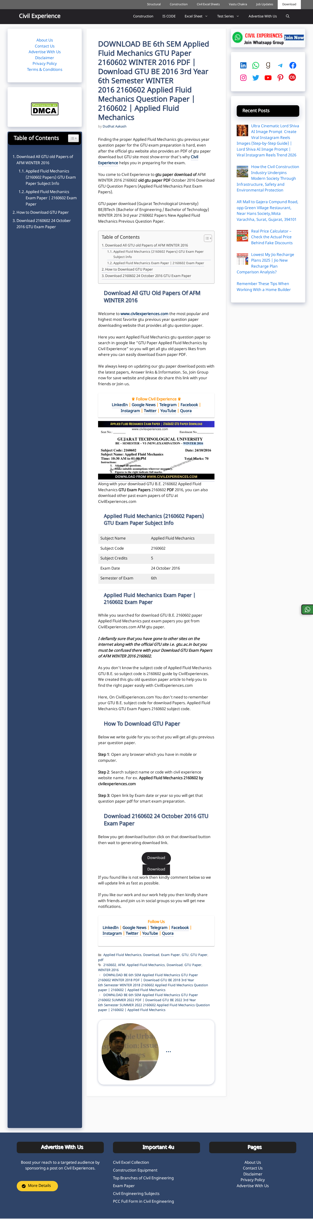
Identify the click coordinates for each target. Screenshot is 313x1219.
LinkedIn (120, 405)
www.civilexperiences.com (144, 314)
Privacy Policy (45, 63)
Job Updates (264, 4)
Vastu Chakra (238, 4)
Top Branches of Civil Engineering (143, 1178)
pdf (100, 960)
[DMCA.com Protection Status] (44, 114)
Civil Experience (39, 16)
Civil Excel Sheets (208, 4)
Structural (154, 4)
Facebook (189, 405)
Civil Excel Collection (131, 1162)
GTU (185, 955)
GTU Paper (198, 955)
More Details (39, 1186)
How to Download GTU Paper (129, 269)
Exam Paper (170, 955)
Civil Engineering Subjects (136, 1194)
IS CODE (169, 16)
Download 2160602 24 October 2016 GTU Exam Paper (148, 276)
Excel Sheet (193, 16)
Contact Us (45, 46)
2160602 (109, 965)
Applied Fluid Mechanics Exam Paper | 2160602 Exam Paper (158, 263)
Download (289, 4)
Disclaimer (44, 58)
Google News (144, 405)
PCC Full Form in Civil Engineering (143, 1201)
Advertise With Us (263, 16)
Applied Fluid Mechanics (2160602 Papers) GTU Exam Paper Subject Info (158, 254)
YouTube (168, 411)
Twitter (150, 411)
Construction (179, 4)
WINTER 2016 (108, 970)
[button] (287, 16)
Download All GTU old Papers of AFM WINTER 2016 (146, 245)
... (168, 1050)
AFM (121, 965)
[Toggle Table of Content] (205, 238)
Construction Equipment (135, 1170)
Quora (186, 411)
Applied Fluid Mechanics (122, 955)
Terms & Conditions (44, 69)
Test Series (225, 16)
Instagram (130, 411)
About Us (44, 40)
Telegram (168, 405)
